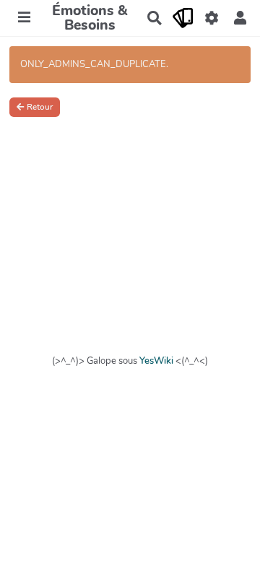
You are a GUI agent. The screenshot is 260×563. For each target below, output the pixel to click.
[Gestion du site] (211, 18)
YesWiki (156, 360)
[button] (240, 18)
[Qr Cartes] (183, 18)
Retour (40, 107)
